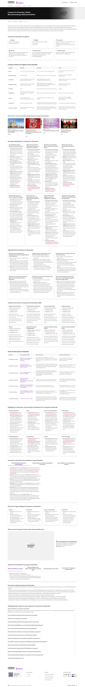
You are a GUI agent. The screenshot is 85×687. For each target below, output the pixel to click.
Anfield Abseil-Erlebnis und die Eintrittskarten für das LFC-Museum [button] (69, 441)
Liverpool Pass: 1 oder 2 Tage (26, 398)
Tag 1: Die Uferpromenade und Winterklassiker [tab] (19, 463)
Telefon (28, 674)
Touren (24, 5)
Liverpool (9, 21)
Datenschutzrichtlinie (49, 676)
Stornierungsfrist (48, 679)
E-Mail (28, 676)
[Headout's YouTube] (72, 685)
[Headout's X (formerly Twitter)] (76, 685)
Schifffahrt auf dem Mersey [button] (15, 186)
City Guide (29, 5)
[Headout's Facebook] (74, 685)
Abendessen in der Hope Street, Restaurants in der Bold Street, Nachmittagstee (26, 386)
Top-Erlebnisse (18, 5)
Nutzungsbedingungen (49, 677)
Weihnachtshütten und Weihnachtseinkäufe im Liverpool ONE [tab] (33, 569)
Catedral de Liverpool (36, 311)
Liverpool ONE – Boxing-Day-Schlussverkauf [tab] (69, 568)
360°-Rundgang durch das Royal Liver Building (25, 373)
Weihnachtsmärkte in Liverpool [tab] (15, 568)
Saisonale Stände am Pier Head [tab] (50, 568)
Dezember (20, 21)
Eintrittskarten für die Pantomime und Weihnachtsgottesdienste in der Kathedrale (26, 380)
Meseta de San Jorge (53, 333)
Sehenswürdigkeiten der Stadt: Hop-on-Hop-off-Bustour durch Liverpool (26, 392)
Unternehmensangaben (49, 674)
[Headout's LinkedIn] (68, 685)
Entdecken (11, 5)
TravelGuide (15, 21)
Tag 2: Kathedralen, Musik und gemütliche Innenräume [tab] (42, 463)
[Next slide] (52, 546)
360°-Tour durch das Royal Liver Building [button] (29, 487)
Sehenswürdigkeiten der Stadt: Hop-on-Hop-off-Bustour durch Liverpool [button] (34, 188)
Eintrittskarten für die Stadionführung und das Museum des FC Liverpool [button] (34, 441)
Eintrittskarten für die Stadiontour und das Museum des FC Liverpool (26, 366)
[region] (31, 545)
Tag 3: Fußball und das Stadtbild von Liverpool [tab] (66, 463)
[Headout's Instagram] (70, 685)
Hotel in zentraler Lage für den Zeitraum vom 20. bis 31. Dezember (26, 359)
